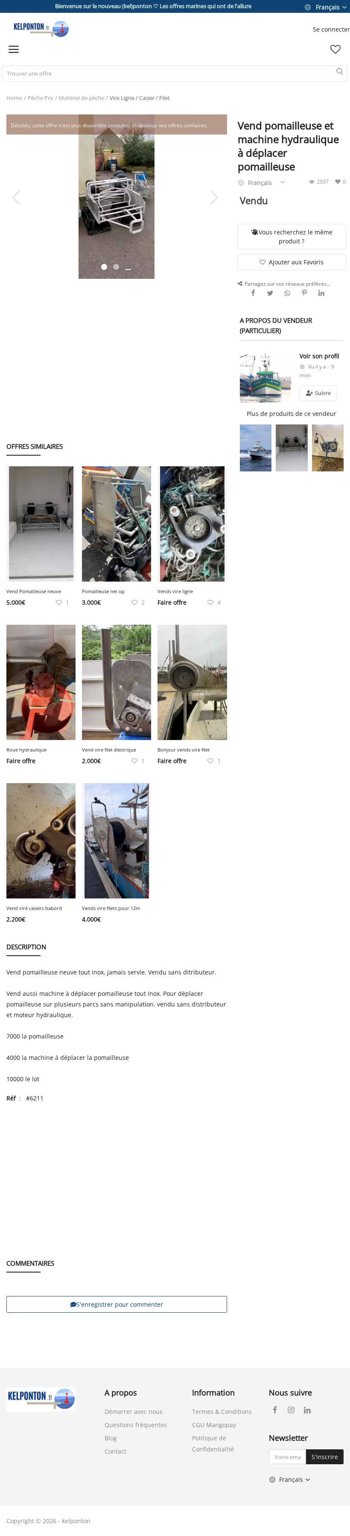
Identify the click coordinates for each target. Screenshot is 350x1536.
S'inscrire (325, 1457)
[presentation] (17, 196)
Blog (111, 1438)
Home (14, 98)
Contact (115, 1451)
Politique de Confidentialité (213, 1443)
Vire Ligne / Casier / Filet (140, 98)
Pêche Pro (40, 98)
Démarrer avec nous (134, 1411)
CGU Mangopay (214, 1425)
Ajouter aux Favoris (296, 262)
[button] (128, 270)
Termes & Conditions (222, 1411)
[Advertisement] (116, 351)
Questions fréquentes (136, 1425)
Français (327, 7)
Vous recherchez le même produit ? (295, 236)
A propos (121, 1392)
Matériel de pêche (81, 98)
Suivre (322, 393)
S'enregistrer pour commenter (119, 1304)
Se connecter (331, 29)
